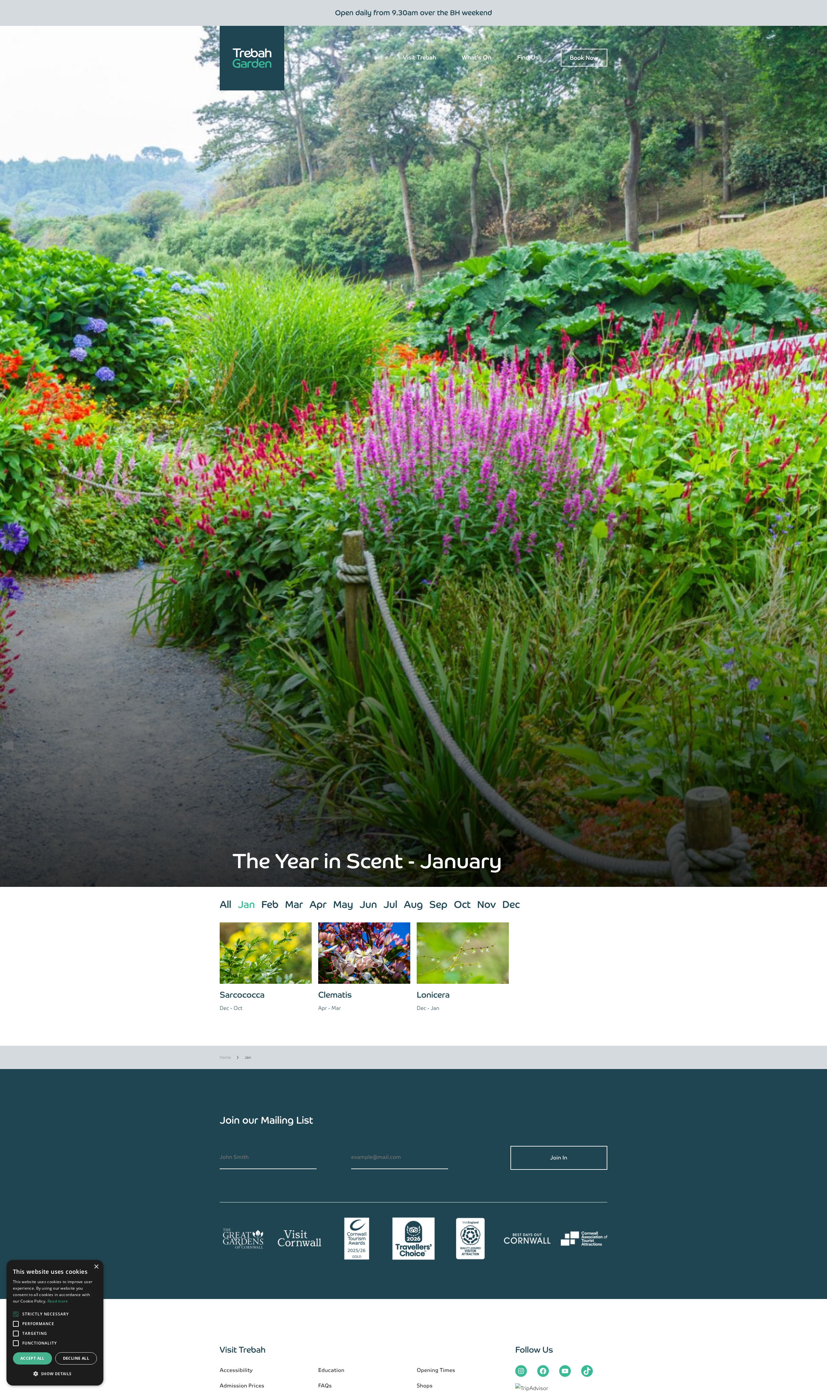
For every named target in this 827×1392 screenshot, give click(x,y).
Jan (246, 904)
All (225, 904)
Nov (486, 904)
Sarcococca (242, 995)
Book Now (584, 57)
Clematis (335, 995)
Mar (294, 904)
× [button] (96, 1266)
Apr (318, 904)
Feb (269, 904)
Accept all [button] (32, 1358)
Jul (390, 904)
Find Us (528, 57)
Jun (368, 904)
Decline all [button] (76, 1358)
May (343, 904)
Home (225, 1057)
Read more (57, 1301)
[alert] (54, 1323)
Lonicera (433, 995)
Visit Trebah (419, 57)
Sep (438, 904)
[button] (55, 1374)
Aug (413, 904)
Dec (511, 904)
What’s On (476, 57)
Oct (462, 904)
